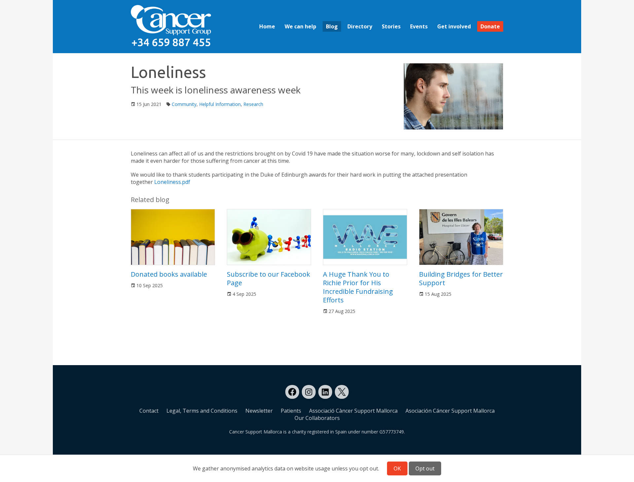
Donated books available (169, 274)
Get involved (454, 26)
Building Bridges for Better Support (461, 278)
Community (184, 104)
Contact (148, 410)
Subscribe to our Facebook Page (268, 278)
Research (253, 104)
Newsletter (259, 410)
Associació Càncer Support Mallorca (353, 410)
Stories (391, 26)
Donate (490, 26)
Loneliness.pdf (172, 182)
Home (267, 26)
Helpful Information (220, 104)
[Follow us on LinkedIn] (325, 392)
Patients (291, 410)
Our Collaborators (317, 418)
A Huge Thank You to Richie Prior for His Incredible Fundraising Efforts (358, 287)
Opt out (425, 468)
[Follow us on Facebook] (292, 392)
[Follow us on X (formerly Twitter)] (342, 392)
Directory (359, 26)
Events (419, 26)
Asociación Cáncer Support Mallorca (450, 410)
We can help (300, 26)
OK (397, 468)
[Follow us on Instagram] (309, 392)
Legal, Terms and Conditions (201, 410)
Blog (332, 26)
